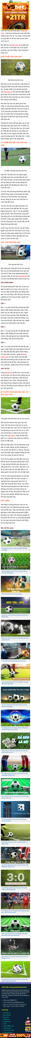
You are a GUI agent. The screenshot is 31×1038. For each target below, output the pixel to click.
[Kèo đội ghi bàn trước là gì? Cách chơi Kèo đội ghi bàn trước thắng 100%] (15, 977)
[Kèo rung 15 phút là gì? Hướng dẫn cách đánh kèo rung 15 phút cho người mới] (15, 931)
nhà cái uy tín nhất (8, 1030)
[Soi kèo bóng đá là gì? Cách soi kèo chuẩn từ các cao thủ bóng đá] (15, 569)
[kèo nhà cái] (15, 2)
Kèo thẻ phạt (7, 1021)
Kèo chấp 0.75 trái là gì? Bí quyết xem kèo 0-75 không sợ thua (15, 957)
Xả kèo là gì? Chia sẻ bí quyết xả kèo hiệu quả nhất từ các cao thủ (15, 751)
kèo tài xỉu (8, 372)
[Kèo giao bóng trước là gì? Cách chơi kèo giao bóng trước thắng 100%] (15, 771)
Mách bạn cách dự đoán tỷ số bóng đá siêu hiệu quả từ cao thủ (15, 639)
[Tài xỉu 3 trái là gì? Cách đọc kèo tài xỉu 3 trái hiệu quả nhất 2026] (15, 702)
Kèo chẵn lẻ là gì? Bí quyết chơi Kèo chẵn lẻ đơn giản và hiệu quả (15, 797)
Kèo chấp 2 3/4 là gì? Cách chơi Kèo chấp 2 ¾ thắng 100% (15, 843)
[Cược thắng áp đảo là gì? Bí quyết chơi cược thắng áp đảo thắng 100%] (15, 885)
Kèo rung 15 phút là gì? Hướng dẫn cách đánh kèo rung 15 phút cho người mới (14, 934)
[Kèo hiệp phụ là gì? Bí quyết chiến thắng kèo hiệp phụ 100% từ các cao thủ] (15, 908)
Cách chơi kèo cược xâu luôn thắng (12, 594)
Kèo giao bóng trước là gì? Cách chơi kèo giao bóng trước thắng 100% (15, 774)
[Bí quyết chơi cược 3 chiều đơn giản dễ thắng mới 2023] (15, 546)
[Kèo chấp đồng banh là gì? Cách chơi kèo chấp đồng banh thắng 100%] (15, 863)
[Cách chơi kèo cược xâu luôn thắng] (15, 592)
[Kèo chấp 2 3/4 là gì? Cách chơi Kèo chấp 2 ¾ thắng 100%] (15, 840)
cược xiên (11, 435)
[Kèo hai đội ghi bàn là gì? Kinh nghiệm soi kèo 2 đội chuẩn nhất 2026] (15, 680)
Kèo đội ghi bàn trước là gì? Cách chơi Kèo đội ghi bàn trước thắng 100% (15, 980)
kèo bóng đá (22, 276)
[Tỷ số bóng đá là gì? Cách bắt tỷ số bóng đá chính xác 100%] (15, 817)
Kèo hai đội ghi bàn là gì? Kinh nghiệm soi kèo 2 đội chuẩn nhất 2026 (15, 683)
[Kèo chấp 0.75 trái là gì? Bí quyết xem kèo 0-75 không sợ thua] (15, 954)
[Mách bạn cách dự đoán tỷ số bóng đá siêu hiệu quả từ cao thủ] (15, 636)
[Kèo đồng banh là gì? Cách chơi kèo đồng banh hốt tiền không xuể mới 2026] (15, 725)
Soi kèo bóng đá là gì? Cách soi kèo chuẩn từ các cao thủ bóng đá (14, 572)
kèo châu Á (8, 92)
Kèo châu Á (6, 1013)
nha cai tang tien (8, 1032)
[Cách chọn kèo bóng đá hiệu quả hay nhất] (15, 659)
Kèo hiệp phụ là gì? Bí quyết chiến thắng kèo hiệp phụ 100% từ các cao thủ (15, 911)
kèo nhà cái (16, 45)
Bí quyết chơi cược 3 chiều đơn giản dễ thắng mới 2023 (14, 549)
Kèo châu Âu (7, 1015)
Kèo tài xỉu (6, 1019)
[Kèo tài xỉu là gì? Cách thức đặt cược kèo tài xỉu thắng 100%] (15, 613)
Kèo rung (6, 1017)
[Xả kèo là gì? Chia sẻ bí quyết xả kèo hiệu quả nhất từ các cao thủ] (15, 748)
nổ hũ (5, 1024)
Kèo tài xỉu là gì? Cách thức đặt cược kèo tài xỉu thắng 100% (15, 616)
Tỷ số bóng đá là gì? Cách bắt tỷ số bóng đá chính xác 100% (14, 820)
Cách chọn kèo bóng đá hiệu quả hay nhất (13, 661)
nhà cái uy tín (7, 1028)
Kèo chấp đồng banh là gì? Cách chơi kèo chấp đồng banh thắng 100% (15, 865)
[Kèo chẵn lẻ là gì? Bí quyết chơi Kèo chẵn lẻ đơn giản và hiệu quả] (15, 794)
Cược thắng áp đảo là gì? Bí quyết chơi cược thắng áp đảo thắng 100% (14, 888)
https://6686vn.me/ (8, 1026)
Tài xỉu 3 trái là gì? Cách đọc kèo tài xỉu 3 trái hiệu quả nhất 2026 (14, 705)
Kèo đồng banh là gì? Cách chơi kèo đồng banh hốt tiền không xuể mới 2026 (15, 728)
